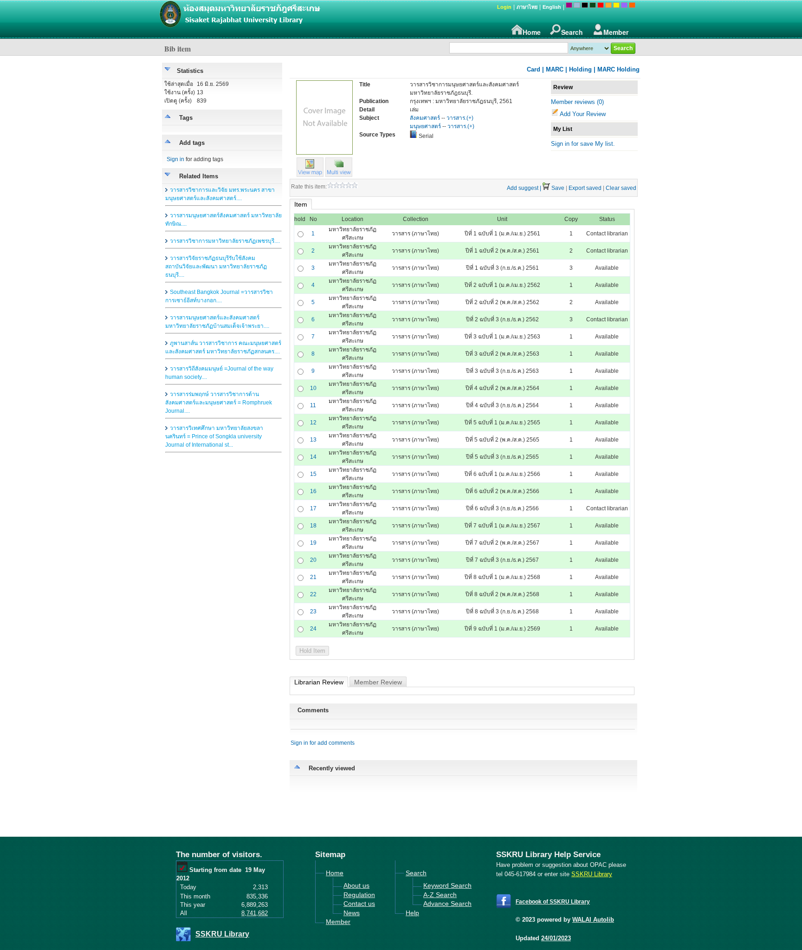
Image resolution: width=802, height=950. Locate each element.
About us (356, 885)
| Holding (578, 69)
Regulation (359, 894)
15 (313, 474)
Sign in (175, 159)
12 (313, 422)
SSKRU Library (222, 934)
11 (313, 405)
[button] (339, 174)
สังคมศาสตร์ (425, 118)
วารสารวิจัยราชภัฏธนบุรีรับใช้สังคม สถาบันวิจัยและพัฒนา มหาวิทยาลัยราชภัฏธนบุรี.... (216, 266)
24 (313, 628)
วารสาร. (456, 118)
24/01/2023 (556, 938)
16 (313, 491)
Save (557, 188)
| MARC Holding (617, 69)
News (351, 913)
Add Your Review (583, 114)
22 (313, 594)
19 (313, 543)
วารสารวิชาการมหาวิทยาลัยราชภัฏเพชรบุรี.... (225, 241)
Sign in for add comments (323, 743)
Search (572, 32)
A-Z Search (440, 894)
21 (313, 577)
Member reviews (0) (577, 101)
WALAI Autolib (593, 919)
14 (313, 457)
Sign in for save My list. (583, 143)
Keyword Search (447, 885)
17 (313, 508)
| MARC (552, 69)
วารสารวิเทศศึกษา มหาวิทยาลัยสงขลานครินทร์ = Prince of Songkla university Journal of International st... (214, 436)
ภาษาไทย (527, 7)
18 (313, 525)
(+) (469, 118)
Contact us (359, 903)
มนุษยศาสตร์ (425, 126)
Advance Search (447, 903)
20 (313, 560)
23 (313, 611)
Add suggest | (524, 188)
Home (532, 32)
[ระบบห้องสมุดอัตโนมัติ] (287, 18)
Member (615, 32)
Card (533, 69)
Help (412, 913)
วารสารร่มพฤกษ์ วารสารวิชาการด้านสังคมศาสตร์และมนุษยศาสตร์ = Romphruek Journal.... (218, 402)
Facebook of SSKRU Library (553, 901)
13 (313, 439)
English (552, 7)
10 (313, 388)
